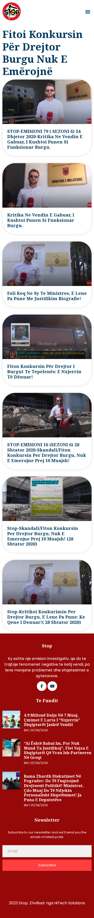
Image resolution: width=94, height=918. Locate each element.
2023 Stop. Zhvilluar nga (31, 903)
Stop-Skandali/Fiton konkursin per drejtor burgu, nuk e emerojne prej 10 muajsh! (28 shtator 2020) (42, 536)
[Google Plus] (52, 686)
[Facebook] (42, 686)
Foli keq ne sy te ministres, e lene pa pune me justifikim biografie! (47, 295)
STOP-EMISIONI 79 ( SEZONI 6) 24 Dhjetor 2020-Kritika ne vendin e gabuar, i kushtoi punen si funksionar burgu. (45, 139)
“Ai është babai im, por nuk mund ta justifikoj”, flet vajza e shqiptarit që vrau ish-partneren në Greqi (57, 750)
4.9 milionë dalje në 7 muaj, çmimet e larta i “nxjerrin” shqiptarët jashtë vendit (52, 720)
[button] (88, 12)
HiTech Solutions (69, 903)
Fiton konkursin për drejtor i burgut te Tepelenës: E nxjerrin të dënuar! (44, 371)
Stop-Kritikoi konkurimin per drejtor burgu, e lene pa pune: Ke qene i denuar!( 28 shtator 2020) (46, 617)
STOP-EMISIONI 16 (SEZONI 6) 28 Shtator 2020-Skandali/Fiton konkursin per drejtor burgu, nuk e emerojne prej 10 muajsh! (46, 452)
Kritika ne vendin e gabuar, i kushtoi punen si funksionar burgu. (40, 220)
